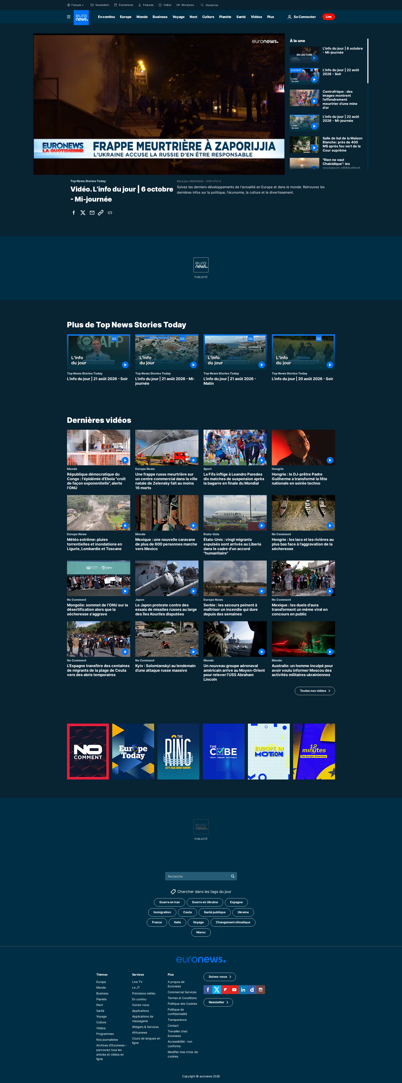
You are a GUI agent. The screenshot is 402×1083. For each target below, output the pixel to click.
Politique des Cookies (182, 1003)
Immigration (162, 912)
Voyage (179, 17)
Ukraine (243, 912)
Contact (173, 1025)
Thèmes (101, 974)
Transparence (177, 1019)
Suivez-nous (140, 1005)
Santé (241, 17)
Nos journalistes (107, 1039)
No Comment (281, 534)
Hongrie (278, 468)
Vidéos (256, 17)
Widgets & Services (145, 1026)
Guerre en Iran (169, 902)
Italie (177, 922)
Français (76, 4)
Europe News (145, 468)
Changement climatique (233, 922)
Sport (208, 468)
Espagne (236, 902)
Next (193, 17)
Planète (225, 17)
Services (138, 974)
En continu (106, 17)
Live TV (137, 981)
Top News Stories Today (84, 373)
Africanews (139, 1032)
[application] (159, 104)
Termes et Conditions (182, 997)
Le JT (136, 987)
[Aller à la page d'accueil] (81, 17)
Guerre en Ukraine (205, 902)
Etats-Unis (211, 534)
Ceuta (187, 912)
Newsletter (216, 1002)
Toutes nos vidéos (313, 690)
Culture (208, 17)
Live (329, 16)
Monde (142, 17)
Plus (171, 974)
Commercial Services (182, 992)
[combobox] (223, 5)
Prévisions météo (143, 993)
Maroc (201, 932)
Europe (125, 17)
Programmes (105, 1033)
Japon (139, 599)
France (157, 922)
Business (160, 17)
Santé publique (214, 912)
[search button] (202, 5)
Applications (140, 1010)
